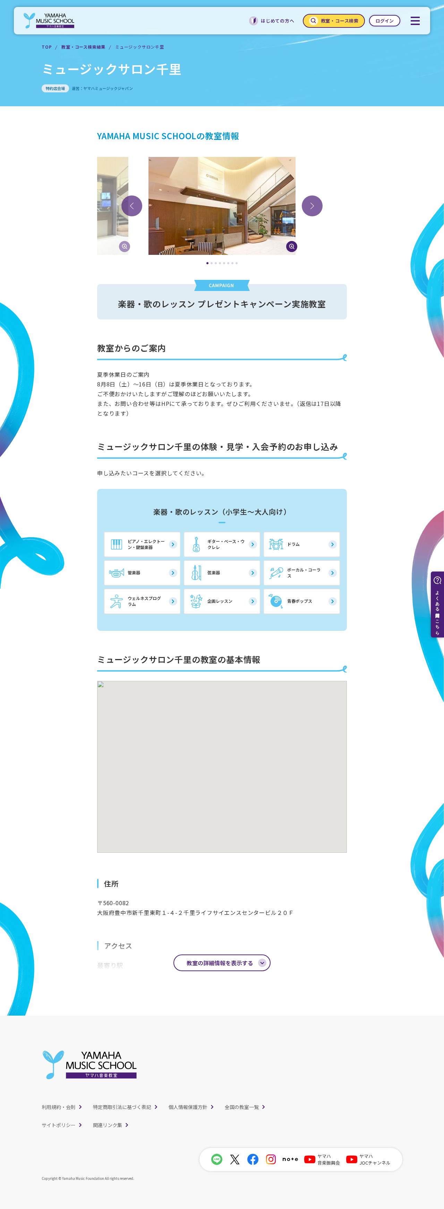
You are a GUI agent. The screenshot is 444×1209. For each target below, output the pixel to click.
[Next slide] (312, 205)
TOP (47, 47)
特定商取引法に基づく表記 (122, 1106)
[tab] (207, 263)
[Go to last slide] (131, 205)
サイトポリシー (59, 1125)
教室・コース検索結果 (83, 47)
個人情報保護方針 (188, 1106)
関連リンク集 (107, 1125)
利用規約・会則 (59, 1106)
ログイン (385, 20)
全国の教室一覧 (242, 1106)
